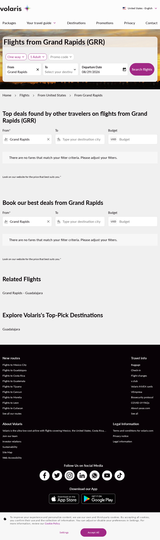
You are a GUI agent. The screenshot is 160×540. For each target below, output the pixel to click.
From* (6, 130)
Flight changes (139, 375)
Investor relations (11, 441)
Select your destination (58, 72)
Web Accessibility (12, 457)
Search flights (142, 69)
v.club (134, 381)
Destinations (76, 23)
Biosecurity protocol (142, 397)
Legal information (122, 441)
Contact (152, 23)
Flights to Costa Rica (13, 375)
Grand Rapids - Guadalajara (22, 293)
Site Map (7, 452)
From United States (52, 95)
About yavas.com (140, 408)
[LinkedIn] (82, 475)
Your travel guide (42, 23)
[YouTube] (107, 475)
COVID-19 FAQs (140, 402)
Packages (9, 23)
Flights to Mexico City (14, 364)
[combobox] (27, 139)
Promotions (104, 23)
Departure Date (92, 67)
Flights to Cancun (12, 391)
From (11, 67)
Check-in (136, 370)
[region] (80, 526)
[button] (37, 57)
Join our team (10, 436)
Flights (24, 95)
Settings (64, 532)
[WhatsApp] (95, 475)
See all (134, 413)
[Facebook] (45, 475)
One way (14, 57)
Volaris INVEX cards (142, 386)
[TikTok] (120, 475)
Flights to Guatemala (13, 381)
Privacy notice (120, 436)
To (46, 67)
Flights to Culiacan (12, 408)
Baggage (135, 364)
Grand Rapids (17, 72)
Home (6, 95)
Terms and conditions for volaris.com (133, 430)
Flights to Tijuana (11, 386)
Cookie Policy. (52, 523)
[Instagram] (70, 475)
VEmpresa (136, 391)
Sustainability (9, 446)
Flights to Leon (10, 402)
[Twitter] (57, 475)
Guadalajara (11, 329)
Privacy (129, 23)
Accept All (93, 532)
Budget (112, 130)
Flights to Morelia (12, 397)
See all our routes (11, 413)
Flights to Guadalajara (14, 370)
